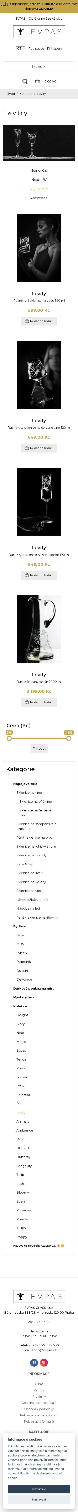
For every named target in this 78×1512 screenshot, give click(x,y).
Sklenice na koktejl (31, 882)
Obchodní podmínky (39, 1409)
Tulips (21, 1228)
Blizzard (22, 1148)
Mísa (20, 944)
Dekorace (24, 979)
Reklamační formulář (39, 1421)
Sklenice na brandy (31, 855)
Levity (20, 1113)
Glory (20, 1024)
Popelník (23, 962)
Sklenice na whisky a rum (36, 846)
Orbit (20, 1139)
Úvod (10, 94)
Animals (22, 1121)
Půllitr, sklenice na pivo (34, 837)
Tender (22, 1059)
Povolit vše (39, 1489)
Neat (20, 1033)
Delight (22, 1015)
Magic (21, 1042)
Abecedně (39, 198)
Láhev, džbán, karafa (32, 900)
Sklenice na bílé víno (36, 802)
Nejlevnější (39, 189)
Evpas (21, 1050)
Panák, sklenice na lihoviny (37, 917)
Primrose (23, 1210)
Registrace (36, 49)
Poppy (21, 1237)
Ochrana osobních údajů (39, 1403)
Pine (20, 1104)
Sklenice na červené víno (35, 812)
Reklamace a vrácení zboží (39, 1415)
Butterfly (23, 1157)
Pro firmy (39, 1396)
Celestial (23, 1095)
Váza (20, 935)
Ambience (24, 1130)
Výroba (39, 1390)
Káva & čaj (24, 864)
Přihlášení (54, 49)
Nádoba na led (28, 908)
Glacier (21, 1077)
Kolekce (25, 94)
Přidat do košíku (41, 321)
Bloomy (22, 1192)
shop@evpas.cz (44, 1350)
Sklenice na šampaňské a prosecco (36, 826)
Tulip (20, 1175)
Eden (20, 1201)
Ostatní (22, 971)
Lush (20, 1184)
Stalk (20, 1086)
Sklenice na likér (29, 873)
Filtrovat (39, 748)
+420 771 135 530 (46, 1345)
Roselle (22, 1219)
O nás (39, 1384)
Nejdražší (39, 180)
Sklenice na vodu (29, 891)
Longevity (24, 1166)
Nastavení (39, 1499)
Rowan (21, 1068)
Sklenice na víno (29, 793)
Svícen (21, 953)
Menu (37, 67)
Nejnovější (39, 170)
